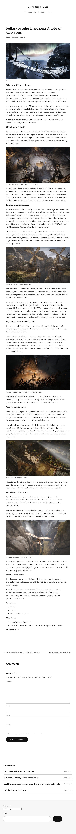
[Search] (57, 819)
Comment (9, 681)
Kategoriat (7, 805)
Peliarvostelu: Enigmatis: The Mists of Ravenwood (22, 652)
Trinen (43, 428)
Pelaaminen (22, 37)
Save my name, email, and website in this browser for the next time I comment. (29, 734)
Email (8, 715)
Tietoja (50, 12)
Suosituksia (42, 12)
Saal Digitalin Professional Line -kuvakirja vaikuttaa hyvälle (32, 784)
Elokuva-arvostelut (30, 12)
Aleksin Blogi (38, 7)
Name (8, 706)
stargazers (15, 37)
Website (8, 725)
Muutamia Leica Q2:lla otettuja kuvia (21, 777)
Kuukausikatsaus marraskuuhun (59, 652)
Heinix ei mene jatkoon (15, 790)
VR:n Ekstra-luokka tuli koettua (19, 771)
